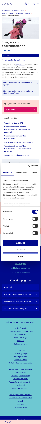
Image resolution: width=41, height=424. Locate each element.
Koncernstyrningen (21, 353)
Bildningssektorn (20, 356)
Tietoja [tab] (34, 172)
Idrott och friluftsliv (8, 13)
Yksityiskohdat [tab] (21, 172)
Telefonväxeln (20, 372)
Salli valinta (20, 250)
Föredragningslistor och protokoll (20, 331)
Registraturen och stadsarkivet (20, 382)
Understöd (21, 385)
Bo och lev (15, 10)
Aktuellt (20, 401)
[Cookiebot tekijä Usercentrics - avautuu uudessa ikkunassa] (28, 166)
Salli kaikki (20, 243)
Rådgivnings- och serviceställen (20, 369)
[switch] (35, 219)
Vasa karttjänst (20, 264)
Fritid (22, 10)
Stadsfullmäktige (20, 337)
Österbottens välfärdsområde (20, 363)
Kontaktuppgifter (7, 422)
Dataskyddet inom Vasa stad (21, 395)
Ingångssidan (6, 10)
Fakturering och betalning (20, 376)
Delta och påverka (20, 344)
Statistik (20, 404)
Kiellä (20, 256)
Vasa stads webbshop (20, 388)
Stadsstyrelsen (20, 334)
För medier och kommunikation (20, 398)
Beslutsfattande (20, 328)
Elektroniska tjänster (20, 379)
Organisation (20, 350)
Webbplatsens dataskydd (20, 268)
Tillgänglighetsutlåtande (20, 272)
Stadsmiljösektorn (20, 360)
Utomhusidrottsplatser (23, 13)
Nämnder (20, 341)
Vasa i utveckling (20, 407)
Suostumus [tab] (7, 172)
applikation (20, 65)
